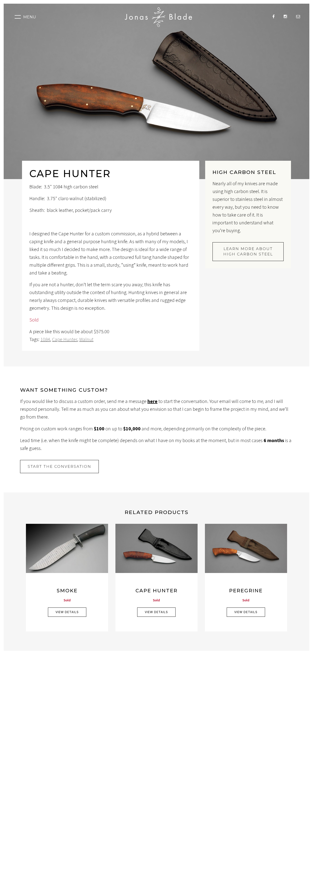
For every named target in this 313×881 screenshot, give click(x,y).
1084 (45, 339)
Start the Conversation (59, 466)
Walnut (86, 339)
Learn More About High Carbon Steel (248, 251)
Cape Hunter (64, 339)
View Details (67, 612)
